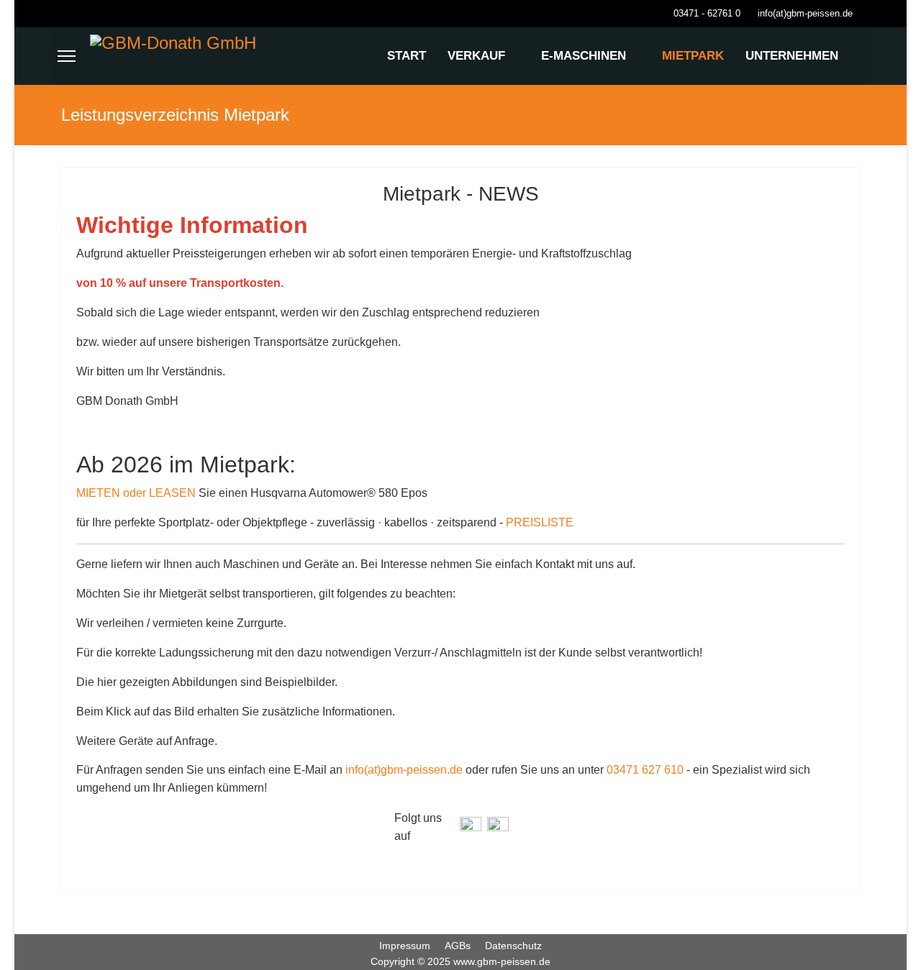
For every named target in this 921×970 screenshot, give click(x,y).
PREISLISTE (539, 522)
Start (406, 56)
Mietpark (693, 56)
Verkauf (476, 56)
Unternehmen (791, 56)
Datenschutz (513, 945)
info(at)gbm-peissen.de (805, 14)
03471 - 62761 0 (706, 14)
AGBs (458, 945)
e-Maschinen (583, 56)
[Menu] (67, 56)
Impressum (404, 945)
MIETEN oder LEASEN (136, 493)
